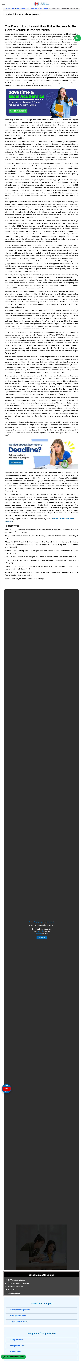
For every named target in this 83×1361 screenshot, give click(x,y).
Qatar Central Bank (18, 1321)
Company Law (16, 1339)
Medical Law (15, 1351)
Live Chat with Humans (14, 1357)
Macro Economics (18, 1315)
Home (7, 8)
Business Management (20, 1309)
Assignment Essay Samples (31, 8)
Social (46, 8)
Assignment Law (17, 1345)
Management (16, 1357)
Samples (15, 8)
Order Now (41, 937)
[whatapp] (77, 38)
